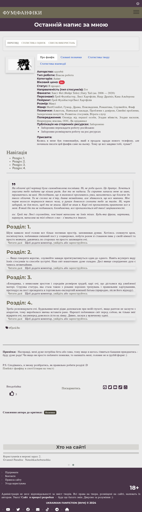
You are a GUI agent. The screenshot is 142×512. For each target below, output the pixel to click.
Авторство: (45, 71)
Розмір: (42, 103)
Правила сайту (13, 479)
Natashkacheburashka (37, 459)
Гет (86, 89)
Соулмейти (120, 107)
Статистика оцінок (33, 42)
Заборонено (97, 124)
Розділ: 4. (19, 168)
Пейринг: (44, 100)
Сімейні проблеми (127, 110)
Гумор (67, 107)
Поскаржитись (71, 388)
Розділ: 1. (18, 158)
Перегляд (13, 42)
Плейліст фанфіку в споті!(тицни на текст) (28, 368)
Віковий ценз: (47, 82)
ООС (66, 121)
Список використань (61, 42)
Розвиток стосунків (76, 114)
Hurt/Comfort (54, 107)
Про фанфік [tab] (47, 57)
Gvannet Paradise (13, 459)
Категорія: (45, 78)
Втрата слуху (98, 114)
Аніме (57, 78)
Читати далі (15, 242)
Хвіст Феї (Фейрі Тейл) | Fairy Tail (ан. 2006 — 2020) (83, 93)
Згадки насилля (128, 117)
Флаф (131, 107)
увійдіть (58, 242)
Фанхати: (44, 93)
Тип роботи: (46, 75)
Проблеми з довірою (102, 110)
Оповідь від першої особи (79, 117)
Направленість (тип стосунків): (60, 89)
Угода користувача (15, 483)
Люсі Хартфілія (86, 96)
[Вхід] (138, 3)
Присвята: (44, 137)
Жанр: (41, 107)
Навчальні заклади (77, 110)
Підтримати (11, 472)
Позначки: (45, 110)
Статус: (42, 86)
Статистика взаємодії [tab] (53, 63)
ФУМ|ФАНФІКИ (22, 12)
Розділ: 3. (19, 164)
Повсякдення (90, 107)
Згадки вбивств (107, 117)
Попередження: (49, 117)
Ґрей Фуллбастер (65, 96)
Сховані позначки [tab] (71, 57)
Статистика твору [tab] (99, 57)
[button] (19, 64)
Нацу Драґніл (105, 96)
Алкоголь (58, 110)
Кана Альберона (124, 96)
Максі (52, 103)
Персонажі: (45, 96)
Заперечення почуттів (50, 114)
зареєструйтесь (78, 242)
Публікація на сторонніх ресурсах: (63, 124)
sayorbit (58, 71)
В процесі (54, 86)
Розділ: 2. (19, 161)
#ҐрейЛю (14, 327)
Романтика (105, 107)
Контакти (10, 476)
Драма (77, 107)
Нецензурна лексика (49, 121)
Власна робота (65, 75)
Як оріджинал (78, 121)
